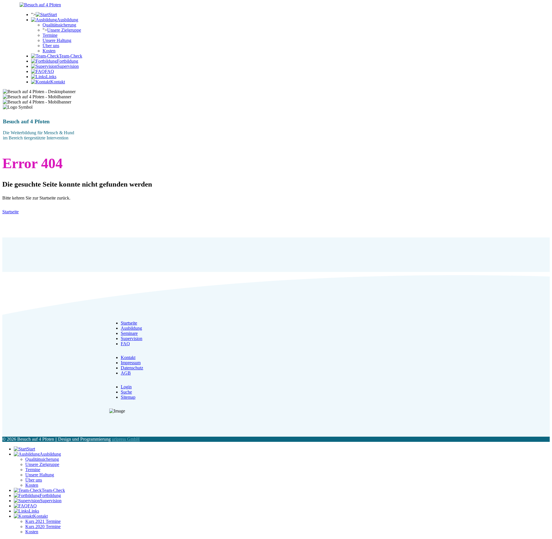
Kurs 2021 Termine (43, 521)
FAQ (125, 343)
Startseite (10, 211)
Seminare (129, 333)
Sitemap (128, 397)
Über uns (51, 45)
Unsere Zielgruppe (64, 30)
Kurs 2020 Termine (43, 526)
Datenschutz (132, 367)
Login (126, 386)
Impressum (131, 362)
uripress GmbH (126, 439)
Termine (50, 35)
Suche (126, 392)
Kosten (49, 50)
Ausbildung (131, 328)
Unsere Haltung (57, 40)
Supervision (131, 338)
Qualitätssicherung (59, 24)
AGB (126, 373)
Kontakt (128, 357)
